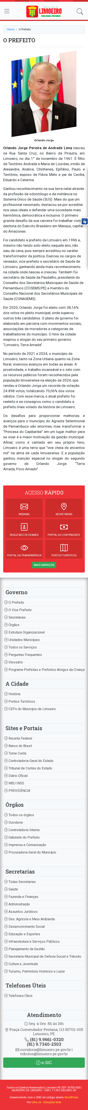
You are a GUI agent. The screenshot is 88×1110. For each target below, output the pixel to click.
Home (10, 29)
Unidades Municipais (24, 640)
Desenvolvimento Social (26, 927)
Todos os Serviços (22, 647)
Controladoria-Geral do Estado (30, 761)
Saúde (13, 889)
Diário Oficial (18, 776)
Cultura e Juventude (23, 964)
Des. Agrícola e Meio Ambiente (31, 919)
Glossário (15, 662)
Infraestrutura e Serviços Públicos (34, 942)
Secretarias (17, 617)
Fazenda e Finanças (23, 897)
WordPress (71, 1097)
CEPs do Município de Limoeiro (32, 709)
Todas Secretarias (22, 882)
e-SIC (46, 1062)
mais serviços (44, 565)
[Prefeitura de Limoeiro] (44, 11)
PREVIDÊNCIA (19, 791)
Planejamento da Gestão (26, 949)
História (14, 694)
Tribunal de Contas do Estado (30, 768)
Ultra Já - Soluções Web (46, 1102)
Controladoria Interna (24, 830)
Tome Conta (17, 753)
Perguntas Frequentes (25, 655)
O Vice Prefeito (20, 610)
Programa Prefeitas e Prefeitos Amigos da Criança (46, 670)
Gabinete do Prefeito (24, 837)
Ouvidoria (15, 822)
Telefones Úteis (20, 996)
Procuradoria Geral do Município (32, 852)
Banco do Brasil (20, 746)
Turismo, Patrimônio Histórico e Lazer (36, 971)
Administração (19, 904)
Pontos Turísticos (21, 701)
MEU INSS (16, 783)
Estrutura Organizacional (26, 632)
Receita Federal (20, 738)
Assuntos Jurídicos (23, 912)
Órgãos (13, 625)
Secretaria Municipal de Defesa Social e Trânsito (44, 956)
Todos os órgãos (21, 815)
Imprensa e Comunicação (27, 845)
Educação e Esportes (24, 934)
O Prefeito (16, 602)
